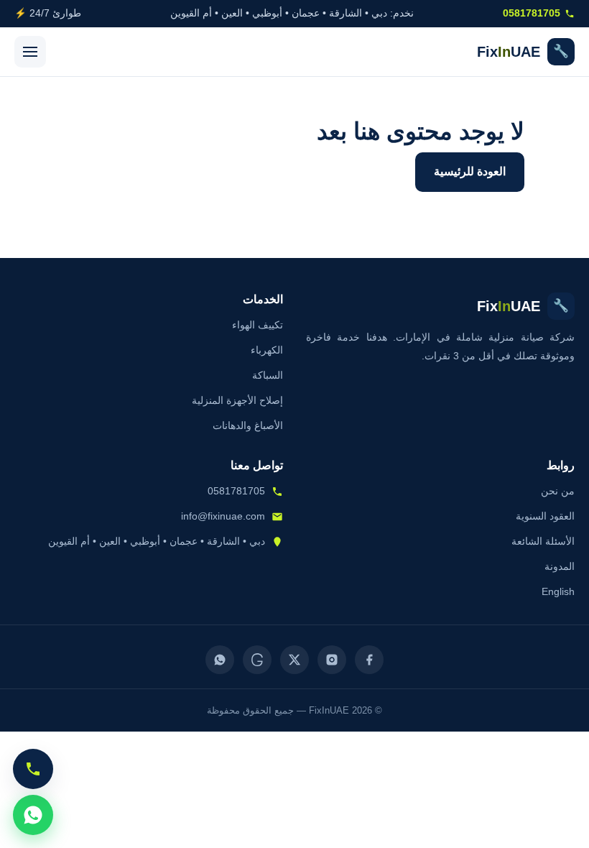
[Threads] (257, 659)
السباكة (267, 375)
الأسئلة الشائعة (543, 541)
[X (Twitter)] (294, 659)
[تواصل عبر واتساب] (33, 815)
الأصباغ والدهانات (248, 425)
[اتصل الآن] (33, 769)
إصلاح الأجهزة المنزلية (237, 400)
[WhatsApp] (219, 659)
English (558, 591)
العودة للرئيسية (470, 171)
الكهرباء (267, 350)
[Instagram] (331, 659)
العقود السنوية (545, 516)
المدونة (559, 566)
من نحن (558, 491)
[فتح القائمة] (30, 52)
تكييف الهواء (257, 325)
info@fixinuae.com (223, 516)
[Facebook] (369, 659)
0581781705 (531, 13)
